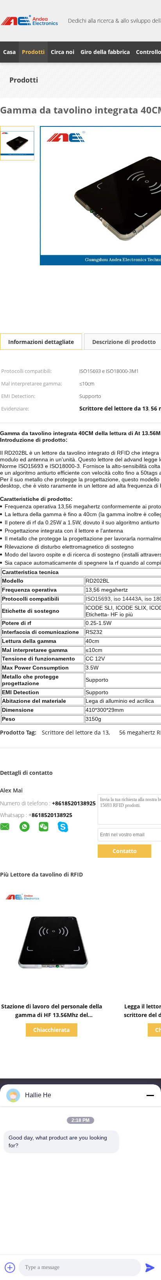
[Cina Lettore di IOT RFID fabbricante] (29, 20)
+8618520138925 (74, 803)
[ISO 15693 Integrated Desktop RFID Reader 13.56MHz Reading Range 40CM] (17, 142)
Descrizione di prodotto (124, 342)
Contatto (125, 851)
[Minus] (150, 1095)
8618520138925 (52, 815)
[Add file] (10, 1267)
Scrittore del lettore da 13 (75, 732)
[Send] (150, 1267)
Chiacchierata (51, 1029)
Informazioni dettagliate (41, 342)
